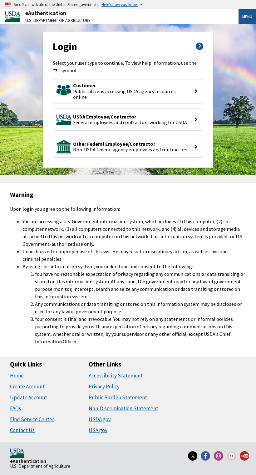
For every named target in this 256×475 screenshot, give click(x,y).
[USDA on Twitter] (192, 455)
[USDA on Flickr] (231, 455)
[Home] (17, 453)
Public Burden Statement (118, 397)
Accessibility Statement (116, 375)
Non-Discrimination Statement (123, 408)
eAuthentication (45, 13)
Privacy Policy (104, 386)
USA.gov (98, 430)
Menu (247, 16)
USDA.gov (100, 419)
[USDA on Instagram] (218, 455)
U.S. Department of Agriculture (58, 20)
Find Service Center (32, 419)
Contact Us (22, 430)
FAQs (15, 408)
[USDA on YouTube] (244, 455)
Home (17, 375)
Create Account (27, 386)
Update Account (28, 397)
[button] (128, 91)
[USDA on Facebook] (205, 455)
